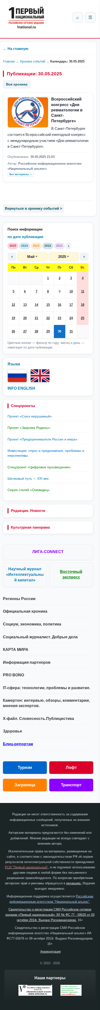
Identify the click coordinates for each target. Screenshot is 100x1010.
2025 (12, 245)
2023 (36, 245)
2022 (47, 245)
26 (13, 331)
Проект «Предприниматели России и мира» (42, 439)
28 (36, 331)
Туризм (25, 767)
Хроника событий (32, 61)
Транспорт (71, 785)
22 (48, 318)
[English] (40, 375)
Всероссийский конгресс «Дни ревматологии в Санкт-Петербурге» (67, 110)
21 (36, 318)
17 (71, 305)
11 (82, 291)
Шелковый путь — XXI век (28, 478)
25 (82, 318)
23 (59, 318)
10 (71, 291)
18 (82, 305)
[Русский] (17, 375)
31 (71, 331)
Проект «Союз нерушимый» (30, 416)
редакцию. (74, 883)
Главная (9, 61)
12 (13, 305)
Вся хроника (16, 84)
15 (48, 305)
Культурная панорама (30, 527)
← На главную (15, 48)
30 (59, 331)
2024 (24, 245)
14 (36, 305)
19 (13, 318)
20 (25, 318)
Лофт (71, 767)
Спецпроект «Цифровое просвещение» (39, 467)
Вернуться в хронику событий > (33, 208)
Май (30, 256)
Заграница (25, 785)
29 (48, 331)
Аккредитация (50, 951)
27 (25, 331)
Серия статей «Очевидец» (29, 490)
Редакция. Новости (28, 511)
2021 (59, 245)
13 (25, 305)
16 (59, 305)
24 (71, 318)
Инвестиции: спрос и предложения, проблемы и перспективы (46, 453)
